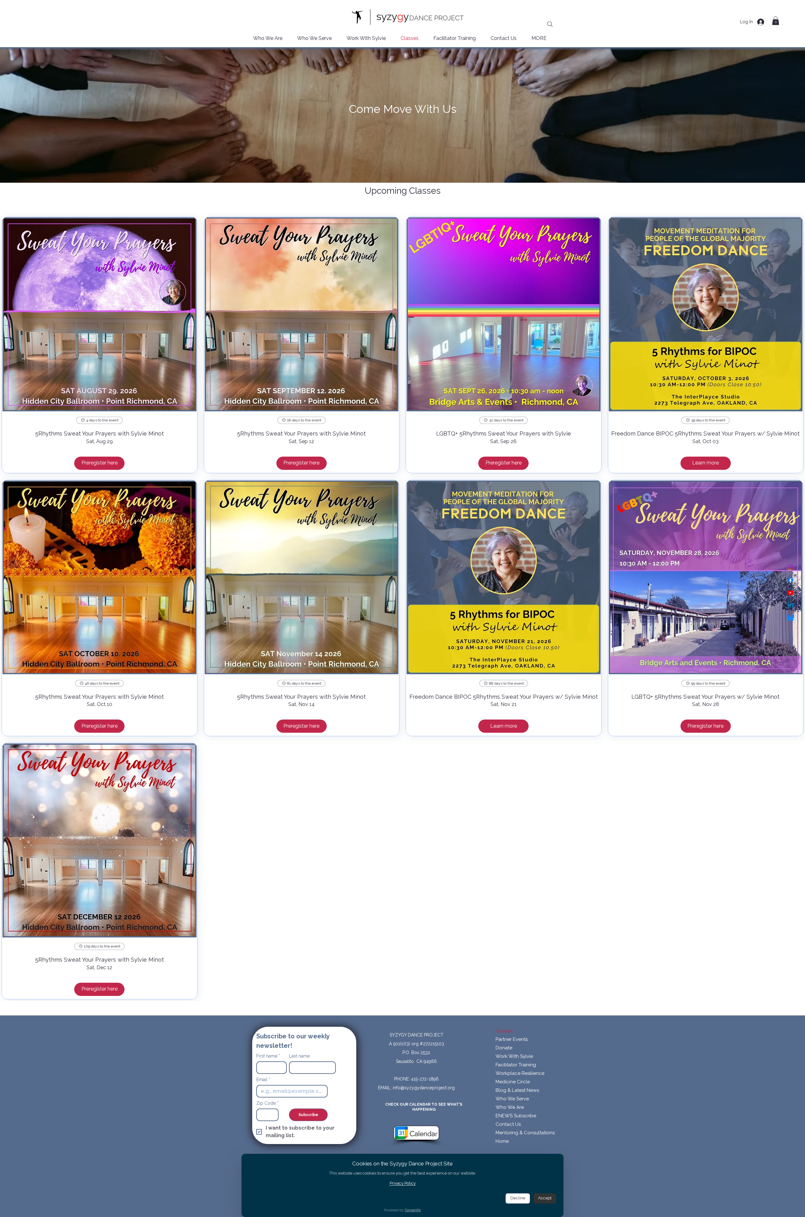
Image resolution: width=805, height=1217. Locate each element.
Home (502, 1141)
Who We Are (510, 1107)
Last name (299, 1056)
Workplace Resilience (520, 1073)
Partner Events (512, 1039)
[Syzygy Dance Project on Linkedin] (790, 605)
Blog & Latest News (517, 1090)
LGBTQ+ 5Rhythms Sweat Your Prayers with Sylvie (503, 433)
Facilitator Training (516, 1065)
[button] (775, 20)
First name (268, 1056)
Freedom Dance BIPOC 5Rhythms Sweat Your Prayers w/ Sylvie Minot (705, 433)
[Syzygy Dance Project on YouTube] (790, 592)
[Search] (550, 24)
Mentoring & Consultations (525, 1133)
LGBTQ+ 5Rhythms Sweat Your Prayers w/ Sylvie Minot (705, 696)
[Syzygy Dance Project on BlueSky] (790, 617)
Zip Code (267, 1103)
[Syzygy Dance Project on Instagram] (790, 567)
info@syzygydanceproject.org (424, 1087)
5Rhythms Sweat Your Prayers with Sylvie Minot (99, 433)
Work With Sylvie (514, 1056)
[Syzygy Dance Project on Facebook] (790, 580)
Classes (504, 1031)
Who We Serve (512, 1099)
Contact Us (508, 1124)
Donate (504, 1048)
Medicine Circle (513, 1082)
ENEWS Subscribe (516, 1116)
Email (263, 1079)
